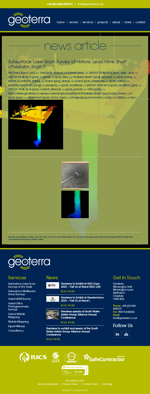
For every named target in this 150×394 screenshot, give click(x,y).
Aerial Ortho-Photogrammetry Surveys (18, 306)
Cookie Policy (90, 384)
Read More (68, 291)
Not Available (127, 311)
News (127, 22)
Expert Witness (16, 326)
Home (61, 22)
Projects (103, 22)
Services (88, 22)
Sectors (73, 22)
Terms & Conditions (48, 384)
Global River (81, 390)
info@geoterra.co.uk (90, 4)
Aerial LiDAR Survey (19, 298)
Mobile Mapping (18, 321)
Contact (140, 22)
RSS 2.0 (121, 237)
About (116, 22)
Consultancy (16, 330)
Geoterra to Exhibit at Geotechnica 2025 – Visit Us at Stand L (82, 299)
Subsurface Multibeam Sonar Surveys (22, 293)
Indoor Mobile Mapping (16, 316)
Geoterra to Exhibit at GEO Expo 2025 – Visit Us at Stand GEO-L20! (81, 285)
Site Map (107, 384)
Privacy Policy (70, 384)
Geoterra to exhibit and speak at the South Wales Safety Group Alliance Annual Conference (72, 331)
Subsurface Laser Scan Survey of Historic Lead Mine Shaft (67, 61)
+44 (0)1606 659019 (60, 4)
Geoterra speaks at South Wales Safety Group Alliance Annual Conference (80, 314)
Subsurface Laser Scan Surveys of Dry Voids (21, 285)
